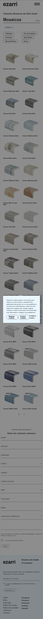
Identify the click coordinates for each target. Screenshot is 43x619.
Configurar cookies (32, 317)
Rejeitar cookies (12, 317)
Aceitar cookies (23, 317)
